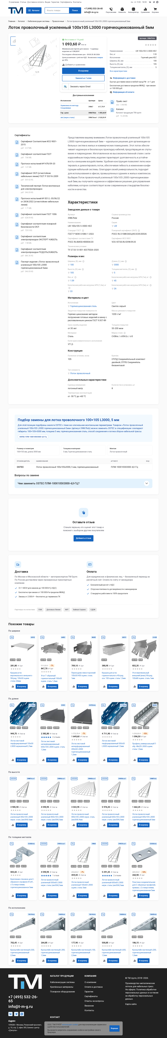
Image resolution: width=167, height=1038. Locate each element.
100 (72, 264)
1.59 (72, 280)
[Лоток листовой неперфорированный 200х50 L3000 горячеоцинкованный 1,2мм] (83, 733)
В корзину (83, 71)
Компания (90, 976)
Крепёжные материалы (61, 987)
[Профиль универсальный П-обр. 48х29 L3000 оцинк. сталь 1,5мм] (144, 733)
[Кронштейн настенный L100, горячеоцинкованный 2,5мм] (83, 938)
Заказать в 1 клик (83, 78)
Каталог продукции (62, 976)
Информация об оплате (123, 92)
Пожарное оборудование (62, 991)
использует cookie (70, 1025)
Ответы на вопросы (94, 1001)
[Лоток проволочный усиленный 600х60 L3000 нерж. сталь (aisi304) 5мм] (114, 870)
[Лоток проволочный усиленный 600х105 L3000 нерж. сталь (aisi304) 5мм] (114, 802)
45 (115, 280)
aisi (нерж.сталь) (67, 117)
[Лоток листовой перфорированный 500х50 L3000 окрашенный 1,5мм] (114, 733)
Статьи (23, 2)
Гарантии (55, 2)
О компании (14, 2)
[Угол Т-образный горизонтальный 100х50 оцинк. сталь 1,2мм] (53, 662)
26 (115, 288)
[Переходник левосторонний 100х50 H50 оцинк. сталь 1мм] (83, 662)
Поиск (75, 10)
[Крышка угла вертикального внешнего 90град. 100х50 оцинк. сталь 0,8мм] (22, 662)
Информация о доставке (124, 78)
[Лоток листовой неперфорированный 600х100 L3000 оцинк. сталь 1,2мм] (53, 733)
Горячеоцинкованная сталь (83, 306)
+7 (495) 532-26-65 (93, 9)
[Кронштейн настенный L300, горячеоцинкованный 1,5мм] (53, 938)
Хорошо (114, 1028)
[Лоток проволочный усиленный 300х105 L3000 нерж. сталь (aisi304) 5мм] (22, 802)
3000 (116, 264)
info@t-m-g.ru (91, 12)
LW (115, 226)
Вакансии (89, 1005)
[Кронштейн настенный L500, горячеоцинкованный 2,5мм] (22, 938)
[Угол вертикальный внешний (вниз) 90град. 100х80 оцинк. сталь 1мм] (144, 662)
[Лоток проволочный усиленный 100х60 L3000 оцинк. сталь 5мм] (83, 870)
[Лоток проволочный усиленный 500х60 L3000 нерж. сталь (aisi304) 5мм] (53, 870)
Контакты (77, 2)
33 (71, 291)
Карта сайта (130, 1004)
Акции (47, 2)
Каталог (36, 10)
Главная (11, 21)
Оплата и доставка (94, 987)
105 (72, 272)
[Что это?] (83, 231)
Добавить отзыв (83, 538)
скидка (100, 57)
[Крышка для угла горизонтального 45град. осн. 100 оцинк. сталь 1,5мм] (114, 662)
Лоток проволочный (80, 373)
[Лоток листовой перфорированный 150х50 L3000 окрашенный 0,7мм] (22, 733)
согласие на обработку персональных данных (141, 995)
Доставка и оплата (35, 2)
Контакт (55, 1017)
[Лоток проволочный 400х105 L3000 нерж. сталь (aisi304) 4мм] (83, 802)
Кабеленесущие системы (38, 21)
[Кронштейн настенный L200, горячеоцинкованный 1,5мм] (144, 938)
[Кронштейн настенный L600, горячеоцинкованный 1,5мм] (114, 938)
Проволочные (58, 21)
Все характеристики (118, 71)
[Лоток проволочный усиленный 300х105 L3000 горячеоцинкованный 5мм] (144, 802)
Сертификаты (66, 2)
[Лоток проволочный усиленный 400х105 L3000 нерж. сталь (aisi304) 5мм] (53, 802)
